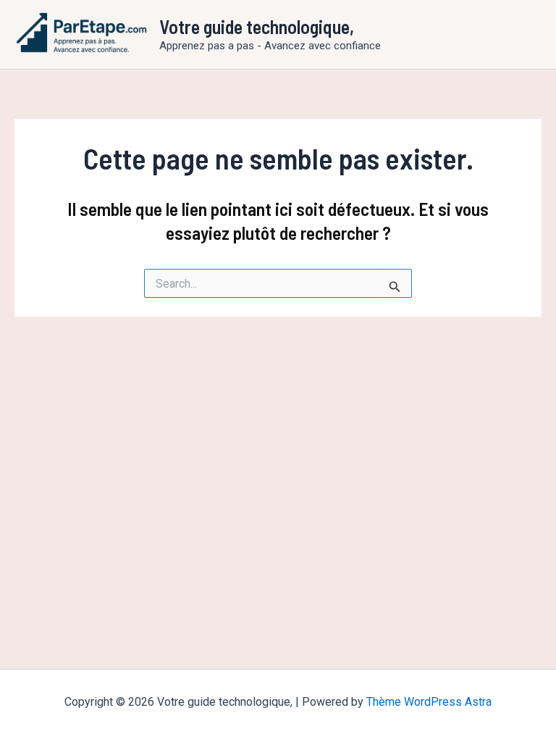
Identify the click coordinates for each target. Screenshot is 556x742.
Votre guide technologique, (256, 26)
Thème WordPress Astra (429, 702)
